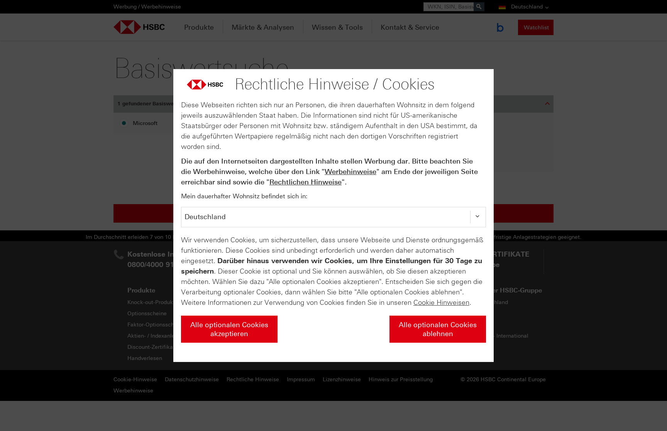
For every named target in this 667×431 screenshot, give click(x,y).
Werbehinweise (350, 171)
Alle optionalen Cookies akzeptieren (229, 329)
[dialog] (333, 215)
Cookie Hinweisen (441, 302)
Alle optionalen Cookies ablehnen (438, 329)
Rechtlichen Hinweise (305, 182)
